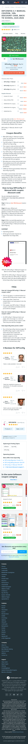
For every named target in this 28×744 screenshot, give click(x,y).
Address (4, 653)
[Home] (3, 7)
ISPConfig (6, 450)
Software (6, 446)
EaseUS (3, 612)
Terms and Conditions (14, 557)
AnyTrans (4, 580)
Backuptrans (5, 626)
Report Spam (5, 664)
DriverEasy (4, 568)
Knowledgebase (6, 668)
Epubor (3, 634)
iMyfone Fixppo (5, 597)
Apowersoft (4, 636)
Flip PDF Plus (5, 593)
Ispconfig (13, 446)
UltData (3, 576)
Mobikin (4, 632)
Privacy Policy (21, 555)
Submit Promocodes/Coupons (9, 670)
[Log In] (26, 2)
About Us (4, 645)
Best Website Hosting (7, 649)
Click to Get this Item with (14, 73)
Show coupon (15, 55)
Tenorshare (4, 609)
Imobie (3, 628)
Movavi (3, 607)
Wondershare (5, 614)
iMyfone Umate (5, 588)
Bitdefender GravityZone (8, 572)
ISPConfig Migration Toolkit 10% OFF (15, 460)
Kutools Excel (5, 578)
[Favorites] (22, 2)
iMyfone (4, 620)
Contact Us (4, 655)
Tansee (3, 630)
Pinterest (21, 694)
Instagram (6, 694)
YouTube (14, 694)
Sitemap (4, 666)
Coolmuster (5, 570)
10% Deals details (8, 33)
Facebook (10, 694)
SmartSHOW (5, 584)
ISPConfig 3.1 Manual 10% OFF (13, 465)
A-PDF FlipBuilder (6, 638)
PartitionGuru (5, 582)
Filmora (3, 566)
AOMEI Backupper (6, 586)
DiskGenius (4, 590)
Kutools (3, 605)
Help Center (5, 662)
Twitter (17, 694)
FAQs (16, 33)
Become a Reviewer (7, 672)
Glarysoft (4, 622)
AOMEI (3, 616)
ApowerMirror (5, 599)
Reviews (23, 33)
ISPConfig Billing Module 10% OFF (14, 462)
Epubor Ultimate (6, 595)
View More (13, 479)
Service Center (5, 651)
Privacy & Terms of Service (17, 732)
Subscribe (22, 551)
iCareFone (4, 574)
